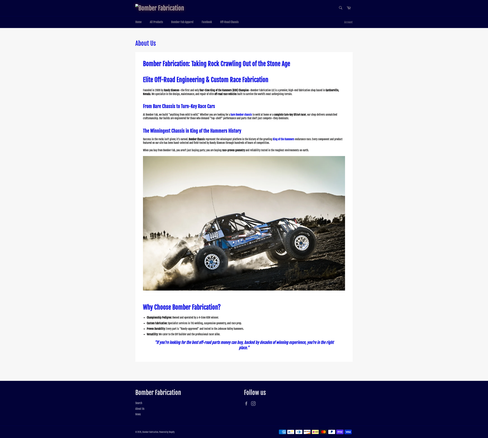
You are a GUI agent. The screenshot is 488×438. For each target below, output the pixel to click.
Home (138, 22)
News (138, 414)
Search (138, 403)
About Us (139, 408)
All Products (156, 22)
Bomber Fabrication (150, 432)
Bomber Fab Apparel (182, 22)
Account (348, 22)
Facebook (207, 22)
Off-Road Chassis (229, 22)
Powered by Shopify (167, 432)
